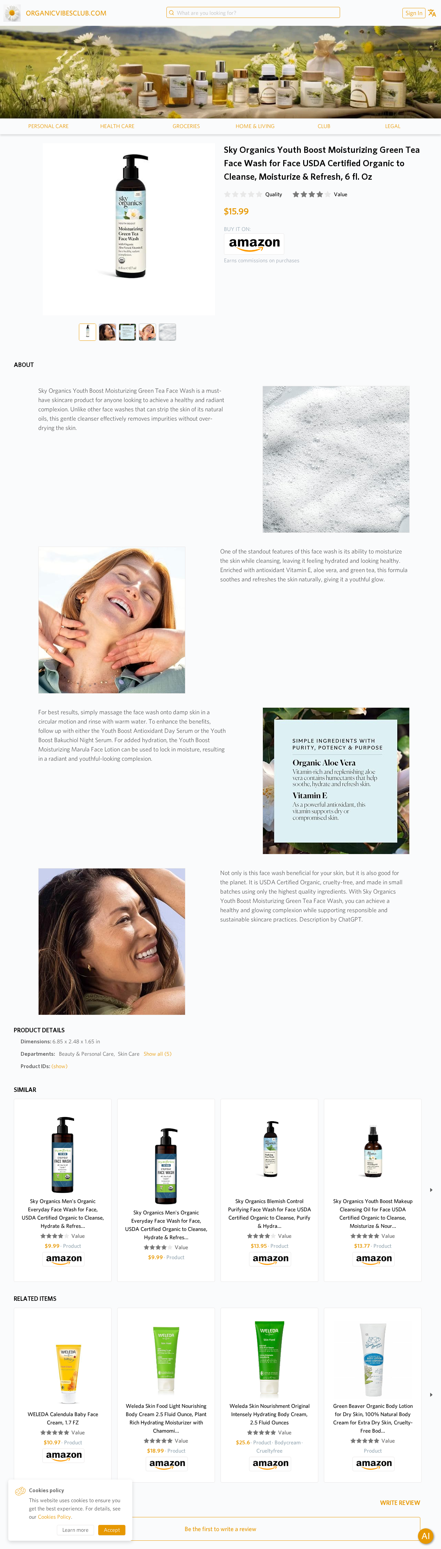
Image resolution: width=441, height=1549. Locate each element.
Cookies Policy (54, 1516)
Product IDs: (44, 1066)
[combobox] (253, 13)
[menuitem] (413, 12)
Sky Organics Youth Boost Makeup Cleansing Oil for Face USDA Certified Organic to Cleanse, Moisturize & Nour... (373, 1214)
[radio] (227, 194)
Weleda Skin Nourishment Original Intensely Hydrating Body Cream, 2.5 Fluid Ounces (269, 1414)
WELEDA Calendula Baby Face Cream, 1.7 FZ (63, 1418)
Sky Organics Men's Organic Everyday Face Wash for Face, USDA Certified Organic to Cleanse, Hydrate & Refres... (63, 1214)
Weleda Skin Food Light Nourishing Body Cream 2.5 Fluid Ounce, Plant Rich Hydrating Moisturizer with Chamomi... (166, 1418)
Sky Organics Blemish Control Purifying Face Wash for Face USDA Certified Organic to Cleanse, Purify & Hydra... (269, 1214)
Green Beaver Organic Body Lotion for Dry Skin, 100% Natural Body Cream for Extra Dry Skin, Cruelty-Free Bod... (373, 1418)
